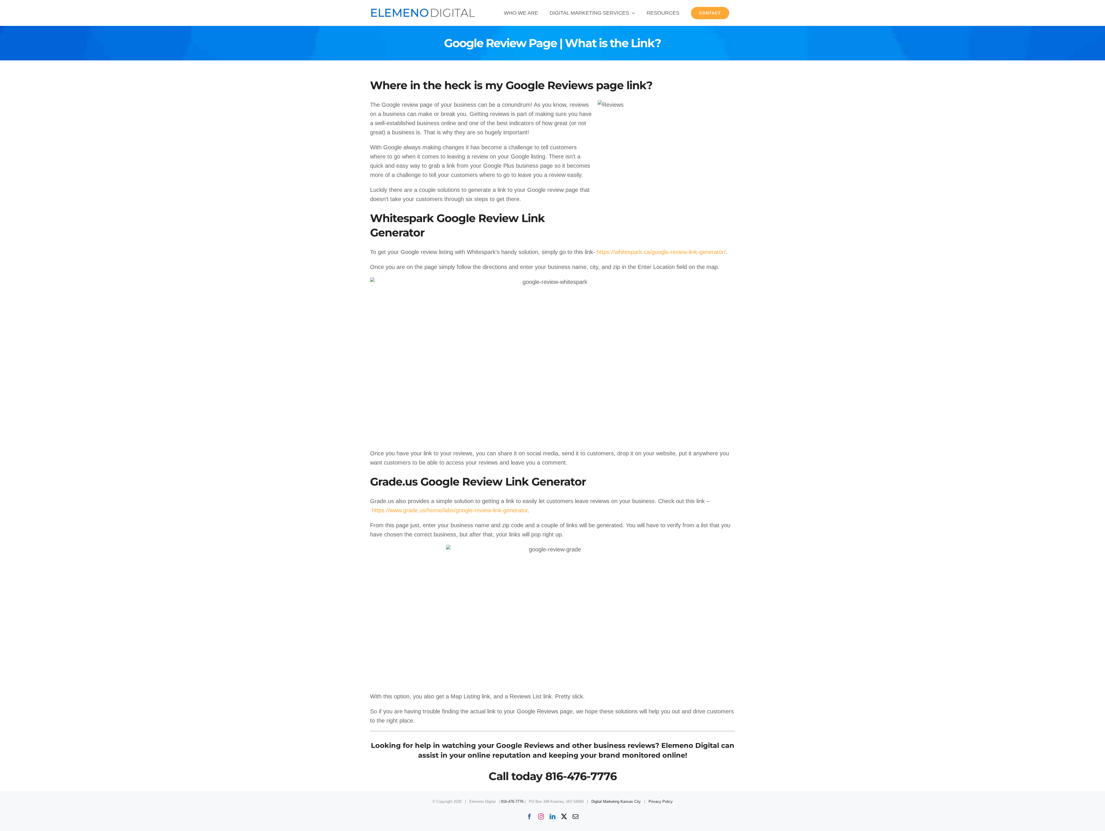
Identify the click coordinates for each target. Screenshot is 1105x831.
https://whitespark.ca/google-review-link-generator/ (661, 252)
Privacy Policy (661, 801)
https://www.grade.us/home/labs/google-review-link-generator (450, 510)
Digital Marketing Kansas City (616, 801)
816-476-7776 (512, 801)
